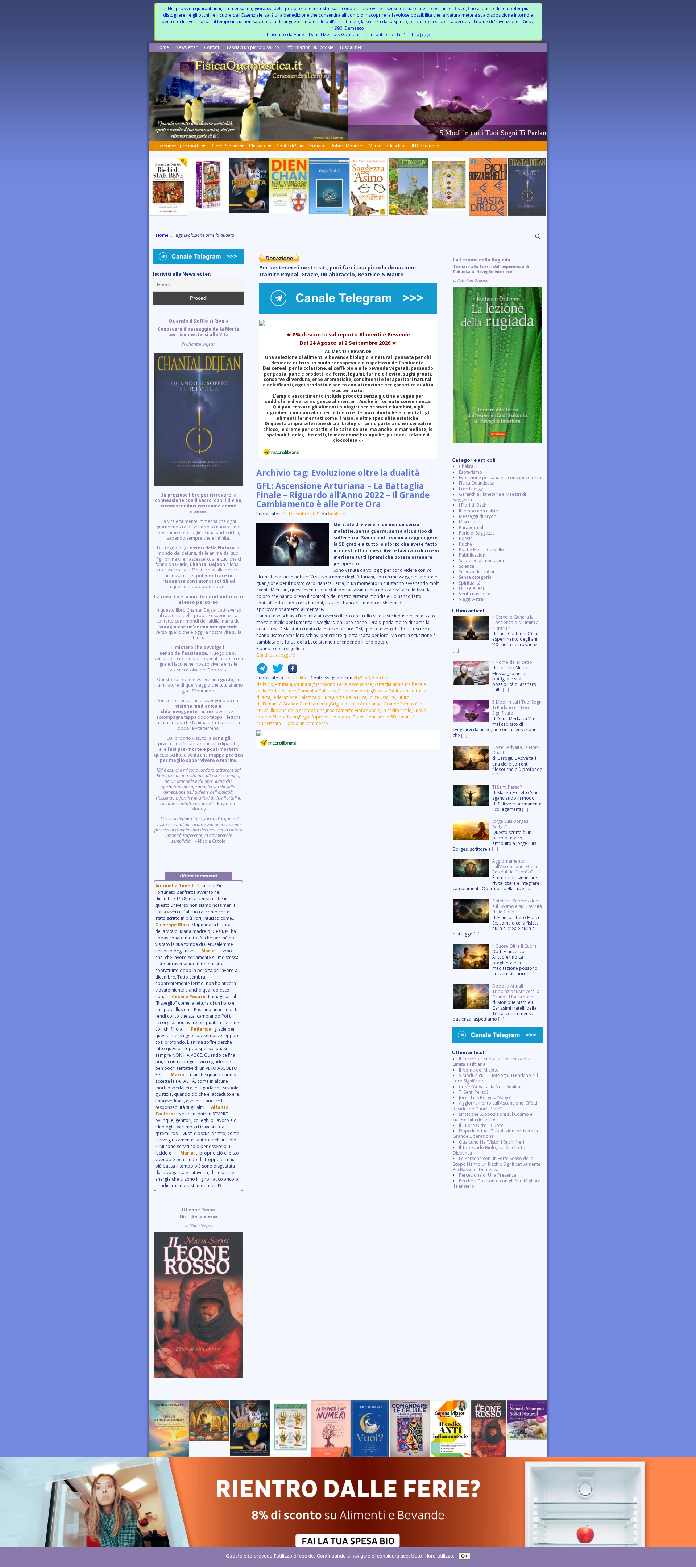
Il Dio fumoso (425, 146)
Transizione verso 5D (374, 717)
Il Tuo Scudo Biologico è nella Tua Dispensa (490, 1150)
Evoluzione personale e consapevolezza (500, 477)
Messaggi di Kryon (477, 516)
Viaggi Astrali (472, 599)
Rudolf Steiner (225, 146)
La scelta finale (396, 710)
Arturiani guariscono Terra (320, 684)
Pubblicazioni (472, 555)
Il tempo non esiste (478, 511)
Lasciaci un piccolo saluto (253, 47)
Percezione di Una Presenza (487, 1175)
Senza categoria (475, 577)
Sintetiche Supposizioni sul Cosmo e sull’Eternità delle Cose (493, 1117)
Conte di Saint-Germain (300, 146)
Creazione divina (354, 691)
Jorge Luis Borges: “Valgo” (485, 1097)
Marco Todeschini (387, 146)
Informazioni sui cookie (310, 47)
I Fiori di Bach (472, 505)
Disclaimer (351, 47)
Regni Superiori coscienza (325, 717)
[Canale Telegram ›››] (348, 312)
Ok (464, 1556)
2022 (358, 678)
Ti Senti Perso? (473, 1092)
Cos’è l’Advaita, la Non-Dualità (489, 1087)
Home (162, 47)
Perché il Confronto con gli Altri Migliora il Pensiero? (496, 1183)
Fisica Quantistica (476, 483)
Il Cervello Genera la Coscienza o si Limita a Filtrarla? (492, 1061)
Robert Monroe (346, 146)
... (198, 586)
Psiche (465, 544)
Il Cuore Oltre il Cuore (481, 1125)
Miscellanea (471, 522)
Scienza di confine (477, 572)
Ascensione (360, 684)
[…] (456, 650)
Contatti (212, 47)
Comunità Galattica (316, 691)
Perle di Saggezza (477, 533)
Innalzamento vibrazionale (353, 710)
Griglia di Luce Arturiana (354, 704)
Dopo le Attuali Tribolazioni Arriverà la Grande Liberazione (495, 1133)
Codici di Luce (282, 691)
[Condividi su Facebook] (290, 671)
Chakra (466, 466)
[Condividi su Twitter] (276, 671)
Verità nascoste (474, 594)
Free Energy (471, 489)
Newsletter (186, 47)
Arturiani (283, 684)
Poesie (466, 538)
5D (367, 678)
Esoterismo (470, 472)
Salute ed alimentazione (483, 560)
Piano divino (285, 717)
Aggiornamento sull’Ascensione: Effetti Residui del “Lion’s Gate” (495, 1105)
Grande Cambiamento (306, 704)
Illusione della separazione (297, 710)
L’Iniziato (258, 146)
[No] (687, 1556)
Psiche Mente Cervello (481, 549)
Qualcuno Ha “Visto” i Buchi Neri (491, 1142)
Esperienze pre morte (178, 146)
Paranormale (472, 527)
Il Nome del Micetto (479, 1070)
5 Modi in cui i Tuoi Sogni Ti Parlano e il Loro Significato (495, 1078)
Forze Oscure (381, 697)
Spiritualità (295, 678)
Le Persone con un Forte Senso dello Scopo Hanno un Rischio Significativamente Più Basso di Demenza (496, 1164)
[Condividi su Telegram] (262, 671)
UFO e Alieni (471, 588)
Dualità (380, 691)
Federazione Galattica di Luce (302, 697)
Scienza (466, 566)
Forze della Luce (349, 697)
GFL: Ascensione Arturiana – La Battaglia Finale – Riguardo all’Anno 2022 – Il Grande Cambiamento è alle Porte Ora (343, 495)
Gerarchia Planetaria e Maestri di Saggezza (489, 497)
